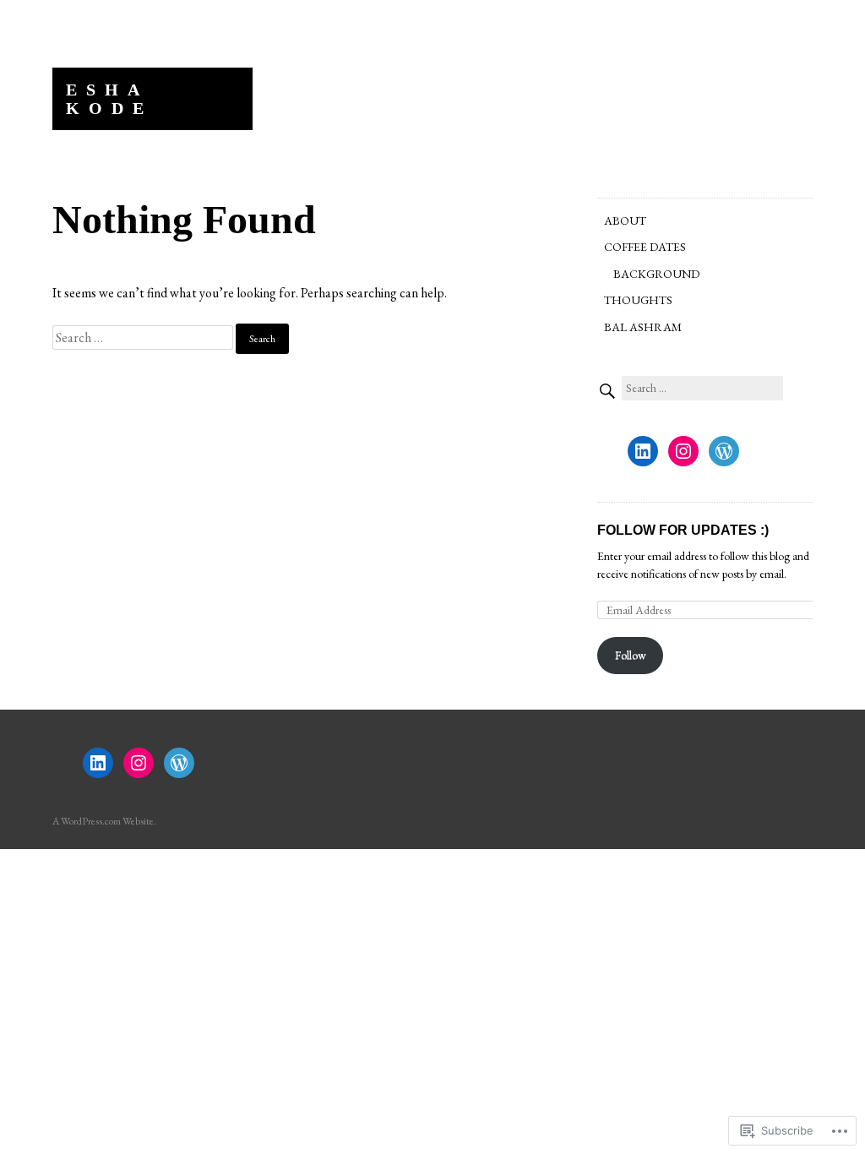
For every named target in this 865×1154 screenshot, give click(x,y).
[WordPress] (724, 451)
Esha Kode (109, 98)
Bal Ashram (643, 327)
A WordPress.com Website (103, 821)
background (656, 273)
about (625, 220)
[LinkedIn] (643, 451)
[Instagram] (683, 451)
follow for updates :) (683, 530)
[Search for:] (144, 337)
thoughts (638, 300)
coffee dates (645, 246)
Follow (630, 654)
